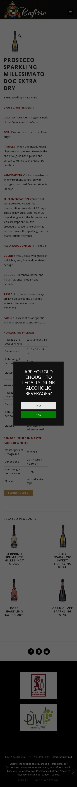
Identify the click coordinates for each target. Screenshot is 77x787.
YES (38, 414)
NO (38, 405)
